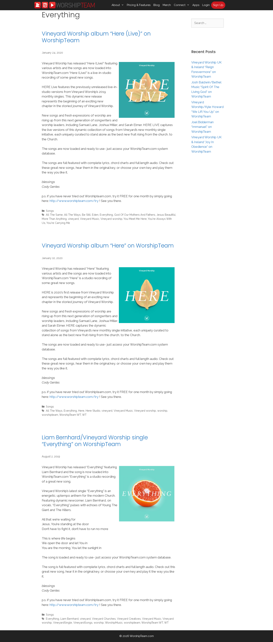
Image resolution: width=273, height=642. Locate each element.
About (116, 5)
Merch (167, 5)
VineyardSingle (62, 622)
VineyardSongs (82, 622)
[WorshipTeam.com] (64, 5)
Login (206, 5)
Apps (195, 5)
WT (84, 414)
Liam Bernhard (69, 618)
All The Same (54, 214)
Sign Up (218, 5)
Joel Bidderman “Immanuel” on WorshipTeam (202, 126)
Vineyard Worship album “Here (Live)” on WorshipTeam (96, 37)
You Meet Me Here (135, 218)
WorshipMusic (114, 622)
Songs (50, 210)
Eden (95, 214)
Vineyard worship (111, 218)
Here (81, 410)
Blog (156, 5)
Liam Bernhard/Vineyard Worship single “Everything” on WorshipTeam (95, 440)
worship (162, 410)
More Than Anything (54, 218)
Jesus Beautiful (166, 214)
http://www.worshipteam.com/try (74, 201)
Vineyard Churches (104, 618)
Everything (106, 214)
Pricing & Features (138, 5)
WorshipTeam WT (70, 414)
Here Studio (93, 410)
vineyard (73, 218)
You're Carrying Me (58, 222)
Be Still (86, 214)
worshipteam (50, 414)
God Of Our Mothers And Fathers (134, 214)
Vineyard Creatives (129, 618)
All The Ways (72, 214)
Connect (179, 5)
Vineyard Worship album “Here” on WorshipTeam (108, 246)
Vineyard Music (89, 218)
